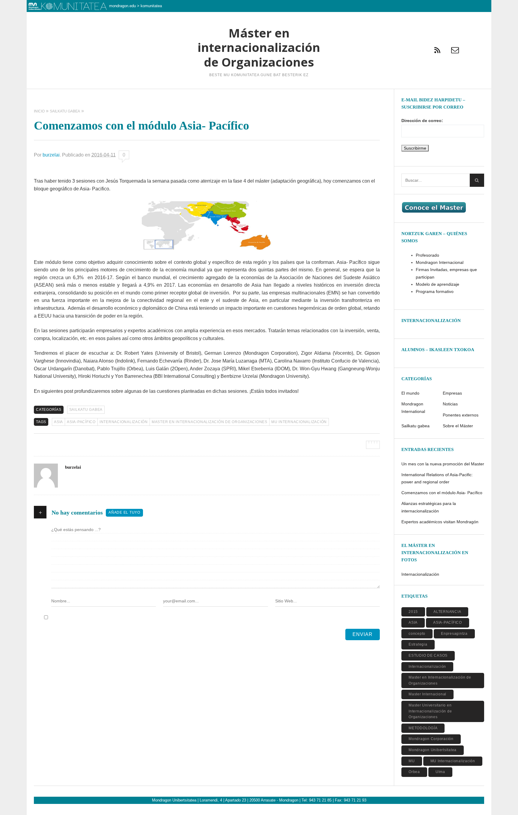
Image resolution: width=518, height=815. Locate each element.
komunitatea (151, 6)
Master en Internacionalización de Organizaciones (209, 422)
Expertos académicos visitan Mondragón (439, 521)
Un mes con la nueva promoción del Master (442, 463)
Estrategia (418, 644)
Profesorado (427, 255)
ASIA (58, 422)
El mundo (410, 393)
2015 (413, 612)
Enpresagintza (454, 633)
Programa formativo (435, 291)
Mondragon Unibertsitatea (433, 750)
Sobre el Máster (458, 425)
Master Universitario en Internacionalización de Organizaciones (430, 711)
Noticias (450, 404)
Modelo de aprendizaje (437, 284)
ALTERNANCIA (447, 612)
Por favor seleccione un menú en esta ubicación (259, 96)
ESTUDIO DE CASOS (428, 655)
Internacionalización (124, 422)
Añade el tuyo (124, 512)
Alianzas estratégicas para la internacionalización (428, 507)
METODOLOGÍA (423, 728)
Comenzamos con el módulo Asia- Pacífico (441, 492)
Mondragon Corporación (431, 739)
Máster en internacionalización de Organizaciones (259, 47)
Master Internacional (427, 694)
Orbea (414, 772)
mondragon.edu (122, 6)
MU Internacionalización (299, 422)
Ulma (440, 772)
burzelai (51, 154)
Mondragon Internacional (439, 262)
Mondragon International (413, 407)
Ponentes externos (460, 415)
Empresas (452, 393)
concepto (417, 633)
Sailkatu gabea (86, 410)
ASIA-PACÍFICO (81, 422)
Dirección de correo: (422, 120)
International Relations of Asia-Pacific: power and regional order (437, 478)
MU (412, 761)
